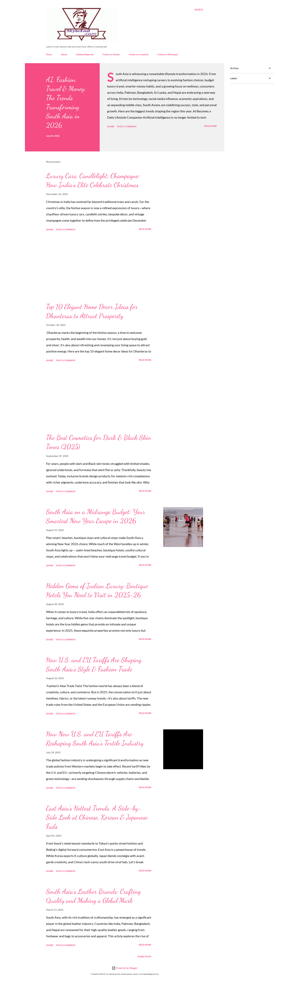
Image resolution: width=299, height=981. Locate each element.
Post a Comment (127, 126)
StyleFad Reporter (85, 54)
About (64, 54)
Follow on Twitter (111, 54)
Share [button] (110, 126)
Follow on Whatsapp (168, 54)
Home (49, 54)
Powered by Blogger (127, 968)
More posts (144, 956)
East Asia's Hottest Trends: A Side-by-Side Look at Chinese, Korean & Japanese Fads (97, 817)
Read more (210, 126)
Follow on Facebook (139, 54)
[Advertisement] (98, 267)
